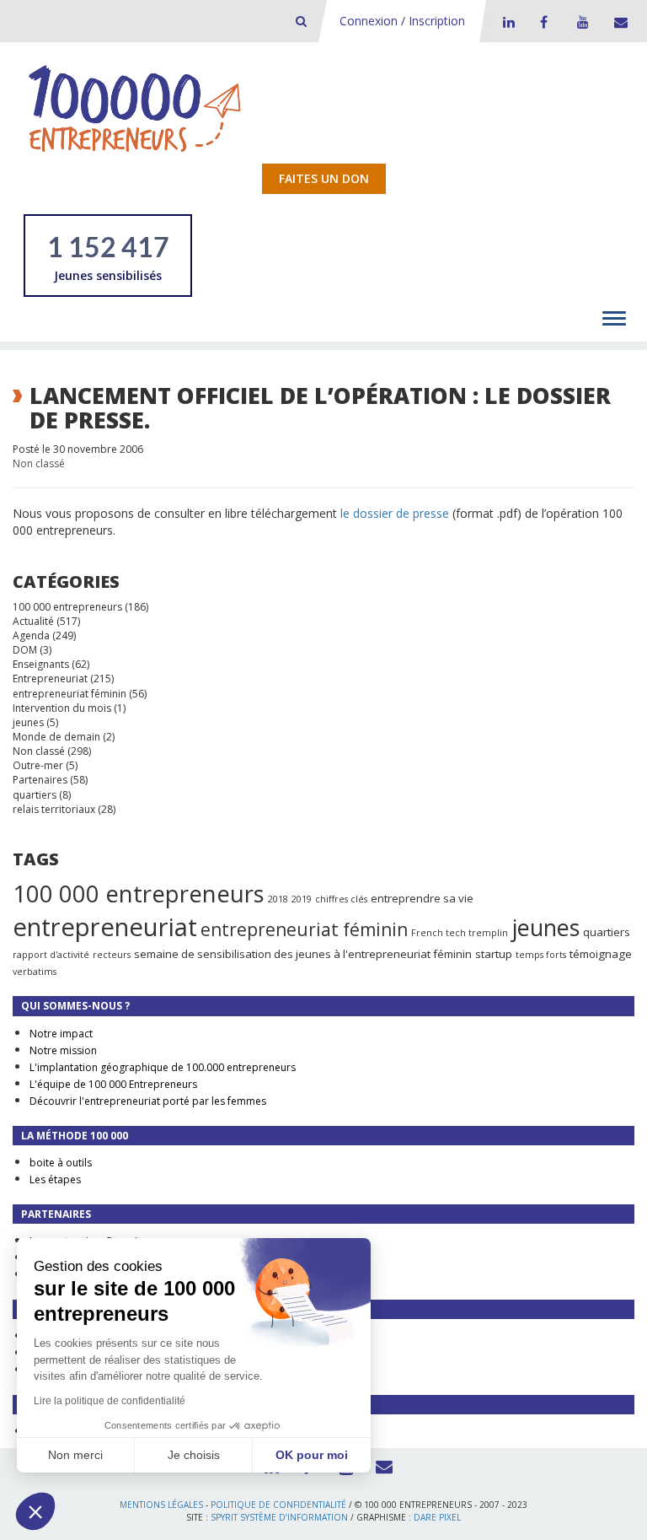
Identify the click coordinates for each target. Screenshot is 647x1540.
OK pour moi (311, 1455)
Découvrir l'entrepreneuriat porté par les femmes (147, 1101)
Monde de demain (56, 737)
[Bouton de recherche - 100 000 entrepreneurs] (301, 21)
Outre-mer (38, 765)
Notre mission (63, 1050)
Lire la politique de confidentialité (109, 1401)
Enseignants (41, 664)
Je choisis (194, 1455)
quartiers (34, 795)
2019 (301, 899)
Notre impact (61, 1033)
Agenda (31, 635)
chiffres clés (341, 899)
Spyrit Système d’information (279, 1517)
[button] (35, 1511)
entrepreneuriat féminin (69, 694)
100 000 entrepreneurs (67, 607)
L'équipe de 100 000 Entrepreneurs (113, 1084)
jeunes (28, 722)
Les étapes (55, 1179)
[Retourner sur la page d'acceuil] (135, 108)
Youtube (580, 22)
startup (493, 953)
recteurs (112, 955)
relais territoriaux (54, 809)
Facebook (543, 22)
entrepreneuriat (105, 927)
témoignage (600, 953)
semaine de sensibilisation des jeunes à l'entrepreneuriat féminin (303, 953)
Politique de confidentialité (278, 1504)
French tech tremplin (459, 933)
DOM (25, 650)
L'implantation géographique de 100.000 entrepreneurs (162, 1067)
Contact (617, 22)
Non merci (75, 1455)
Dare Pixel (437, 1517)
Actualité (33, 621)
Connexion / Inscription (402, 21)
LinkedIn (506, 22)
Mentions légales (161, 1504)
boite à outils (60, 1162)
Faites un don (324, 178)
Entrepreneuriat (50, 678)
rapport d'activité (51, 955)
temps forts (541, 955)
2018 (278, 899)
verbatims (34, 971)
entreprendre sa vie (422, 898)
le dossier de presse (394, 513)
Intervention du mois (62, 708)
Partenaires (40, 780)
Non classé (39, 463)
